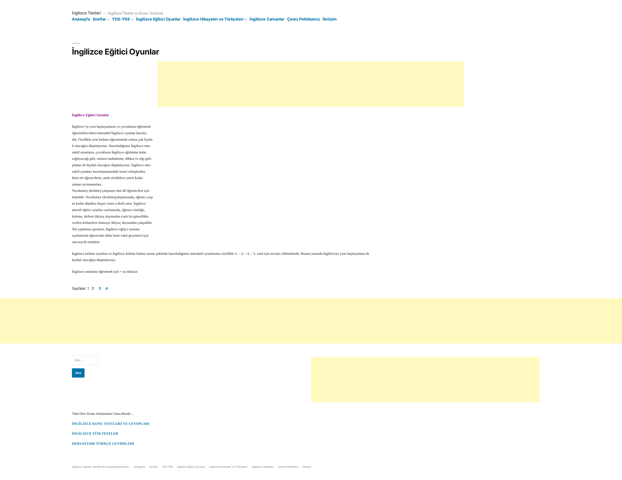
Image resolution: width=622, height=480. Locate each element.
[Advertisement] (311, 84)
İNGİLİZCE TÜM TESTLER (95, 433)
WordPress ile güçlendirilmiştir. (111, 466)
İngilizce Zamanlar (267, 19)
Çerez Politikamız (303, 19)
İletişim (330, 19)
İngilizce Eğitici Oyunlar (158, 19)
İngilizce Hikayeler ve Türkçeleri (213, 19)
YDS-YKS (121, 19)
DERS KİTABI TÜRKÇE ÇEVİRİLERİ (103, 443)
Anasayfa (81, 19)
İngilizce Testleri (86, 13)
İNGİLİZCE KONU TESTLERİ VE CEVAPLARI (111, 423)
